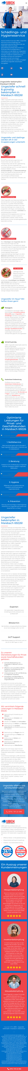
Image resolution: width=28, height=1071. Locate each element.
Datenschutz (21, 1028)
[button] (26, 3)
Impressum (13, 1028)
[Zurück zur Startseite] (8, 3)
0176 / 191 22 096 (15, 812)
